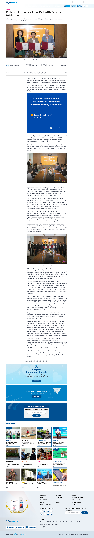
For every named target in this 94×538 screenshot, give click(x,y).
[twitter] (33, 72)
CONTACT (81, 2)
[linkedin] (36, 72)
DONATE (36, 381)
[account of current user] (84, 6)
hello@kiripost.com (46, 527)
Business (14, 6)
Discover (8, 6)
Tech (19, 6)
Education (32, 6)
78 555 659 (55, 524)
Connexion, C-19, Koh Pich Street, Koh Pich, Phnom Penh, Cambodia (60, 522)
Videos (48, 6)
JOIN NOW (36, 396)
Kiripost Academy (56, 6)
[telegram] (39, 73)
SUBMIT (36, 415)
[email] (42, 73)
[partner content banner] (47, 113)
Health (38, 6)
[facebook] (30, 72)
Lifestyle (24, 6)
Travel (43, 6)
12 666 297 (47, 524)
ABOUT (74, 2)
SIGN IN (86, 2)
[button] (60, 73)
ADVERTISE (69, 2)
